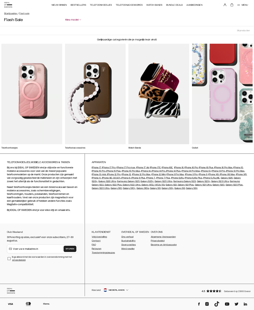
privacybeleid (18, 260)
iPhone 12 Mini (158, 174)
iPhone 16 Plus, (206, 167)
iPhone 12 (126, 174)
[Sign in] (225, 4)
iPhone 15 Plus (113, 171)
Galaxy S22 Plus (113, 185)
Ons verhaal (127, 237)
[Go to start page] (8, 5)
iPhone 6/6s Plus (193, 178)
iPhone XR (241, 174)
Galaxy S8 (179, 188)
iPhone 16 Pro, (191, 167)
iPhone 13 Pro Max (234, 171)
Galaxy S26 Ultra (107, 181)
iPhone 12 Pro (113, 174)
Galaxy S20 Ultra (101, 188)
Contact (96, 241)
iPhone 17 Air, (142, 167)
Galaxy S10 (116, 188)
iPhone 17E (155, 167)
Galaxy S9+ (167, 188)
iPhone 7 (150, 178)
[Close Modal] (79, 29)
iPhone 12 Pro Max (141, 174)
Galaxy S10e (143, 188)
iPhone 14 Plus (173, 171)
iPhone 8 (125, 178)
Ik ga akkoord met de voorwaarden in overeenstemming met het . (42, 258)
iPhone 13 (205, 171)
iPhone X (96, 178)
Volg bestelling (99, 237)
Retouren (96, 248)
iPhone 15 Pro (98, 171)
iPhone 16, (179, 167)
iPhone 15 (238, 167)
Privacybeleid (157, 241)
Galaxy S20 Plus (234, 185)
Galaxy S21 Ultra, (203, 185)
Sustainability (128, 241)
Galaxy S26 (227, 178)
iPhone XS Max (227, 174)
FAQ (94, 245)
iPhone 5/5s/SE (211, 178)
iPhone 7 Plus (163, 178)
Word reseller (128, 248)
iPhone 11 (203, 174)
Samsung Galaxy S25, (128, 181)
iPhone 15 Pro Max (131, 171)
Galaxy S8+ (192, 188)
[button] (225, 291)
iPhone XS (213, 174)
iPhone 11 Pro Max (175, 174)
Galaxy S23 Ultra (220, 181)
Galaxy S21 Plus (185, 185)
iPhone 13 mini (99, 174)
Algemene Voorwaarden (163, 237)
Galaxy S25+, (147, 181)
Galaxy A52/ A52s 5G (152, 185)
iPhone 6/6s (177, 178)
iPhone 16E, (167, 167)
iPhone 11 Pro (191, 174)
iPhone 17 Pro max (125, 167)
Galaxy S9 (155, 188)
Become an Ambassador (164, 245)
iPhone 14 (146, 171)
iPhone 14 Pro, (158, 171)
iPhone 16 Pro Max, (223, 167)
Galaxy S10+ (129, 188)
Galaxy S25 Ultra (163, 181)
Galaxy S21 (171, 185)
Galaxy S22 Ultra (131, 185)
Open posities (128, 245)
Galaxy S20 (219, 185)
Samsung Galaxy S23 (184, 181)
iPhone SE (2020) (110, 178)
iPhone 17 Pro (108, 167)
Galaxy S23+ (203, 181)
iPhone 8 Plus (138, 178)
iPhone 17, (96, 167)
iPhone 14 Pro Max (191, 171)
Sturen (70, 249)
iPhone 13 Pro (218, 171)
